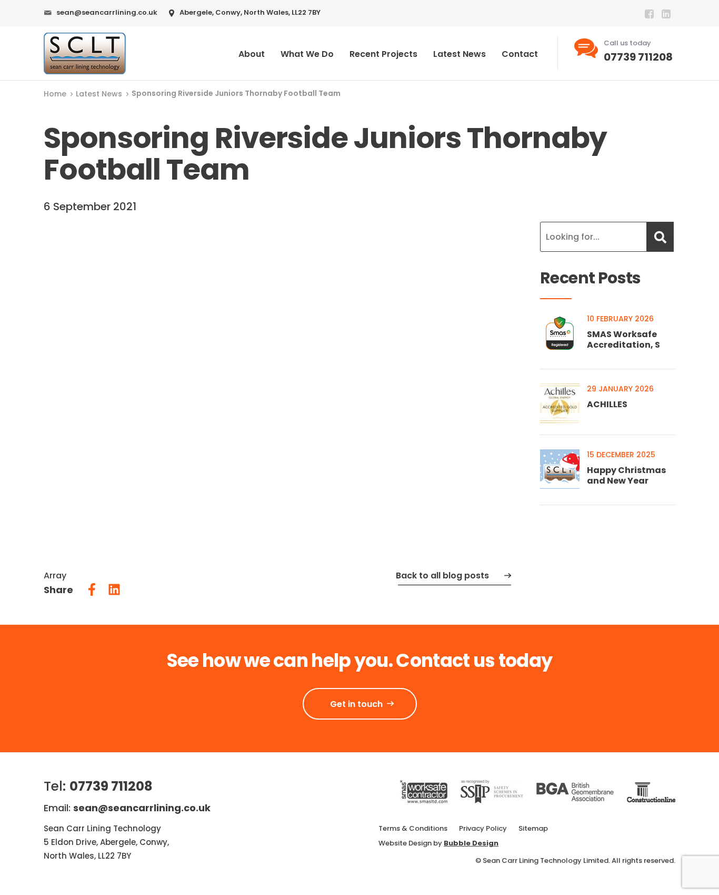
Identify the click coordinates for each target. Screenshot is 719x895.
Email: (127, 807)
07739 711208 (638, 57)
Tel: (98, 786)
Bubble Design (471, 843)
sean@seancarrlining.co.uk (106, 12)
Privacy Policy (483, 828)
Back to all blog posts (442, 575)
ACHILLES (607, 404)
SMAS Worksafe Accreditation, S (623, 339)
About (251, 54)
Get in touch (356, 704)
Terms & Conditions (412, 828)
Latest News (459, 54)
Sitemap (533, 828)
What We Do (307, 54)
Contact (520, 54)
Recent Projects (383, 54)
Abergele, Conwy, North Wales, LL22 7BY (250, 12)
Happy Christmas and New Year (626, 475)
